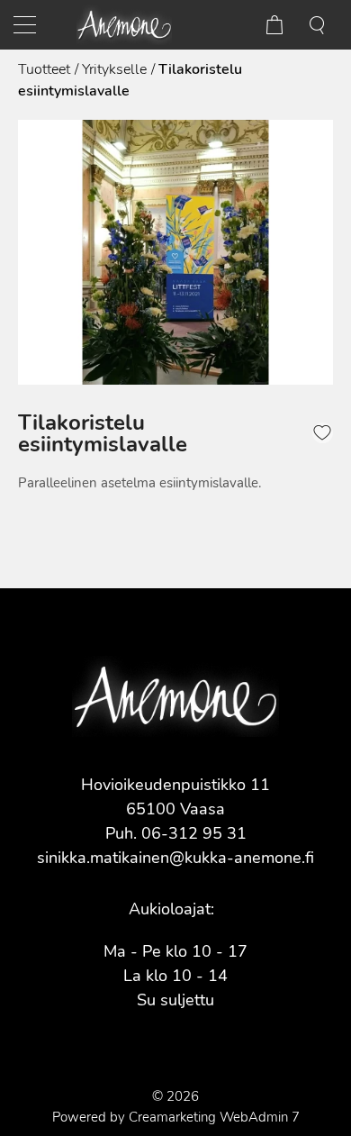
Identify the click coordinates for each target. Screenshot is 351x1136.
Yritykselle (114, 69)
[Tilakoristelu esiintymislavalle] (175, 252)
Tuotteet (44, 69)
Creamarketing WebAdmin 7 (214, 1117)
